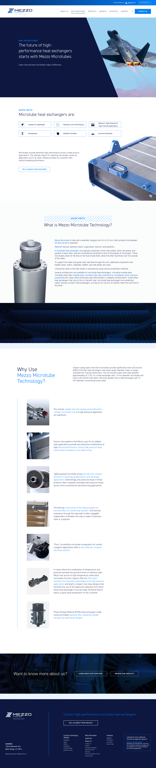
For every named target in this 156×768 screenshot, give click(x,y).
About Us (64, 11)
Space (65, 742)
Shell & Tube (110, 744)
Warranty (87, 752)
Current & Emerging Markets (71, 736)
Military (66, 744)
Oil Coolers (110, 742)
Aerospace (66, 740)
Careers (124, 11)
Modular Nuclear (68, 750)
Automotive (67, 746)
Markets (103, 11)
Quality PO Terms (90, 749)
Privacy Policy (89, 756)
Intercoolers (110, 740)
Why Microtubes (78, 11)
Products (92, 11)
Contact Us (88, 743)
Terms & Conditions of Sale (92, 754)
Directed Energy (68, 748)
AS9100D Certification (91, 747)
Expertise (114, 11)
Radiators (109, 738)
